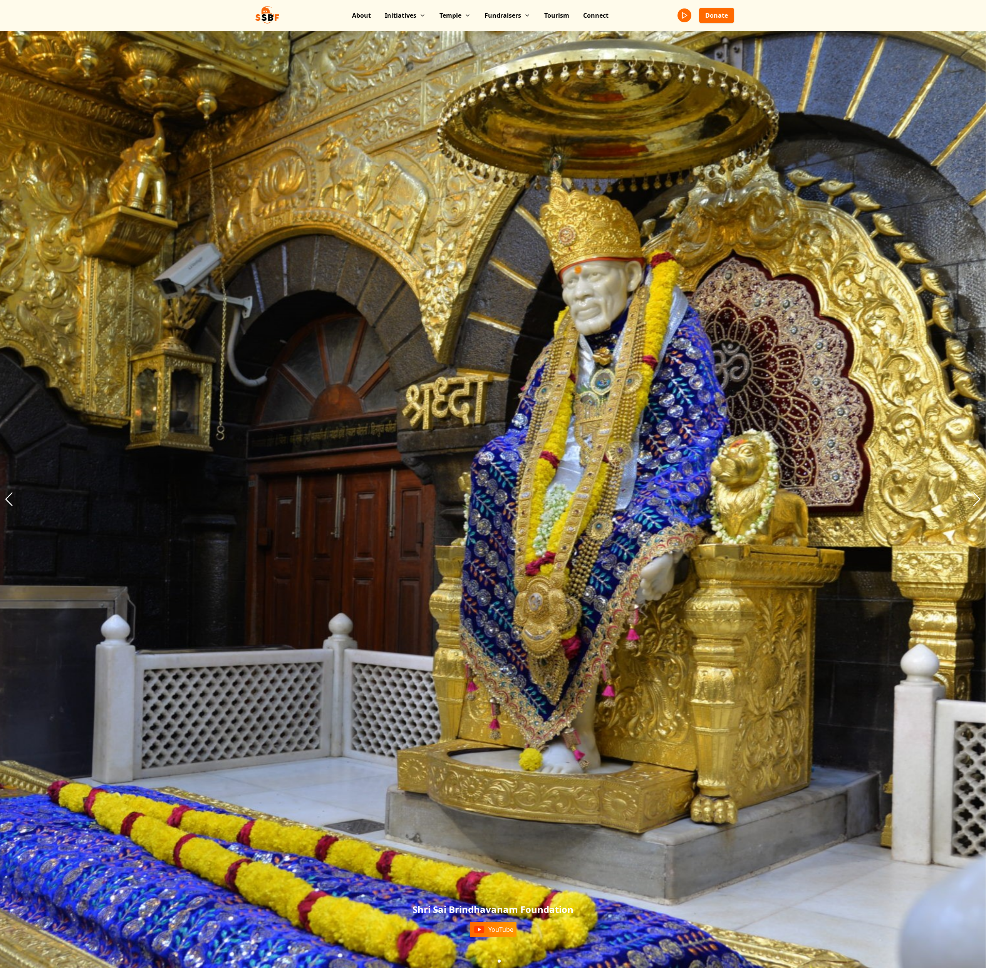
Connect (596, 15)
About (361, 15)
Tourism (556, 15)
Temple (450, 15)
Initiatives (400, 15)
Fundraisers (503, 15)
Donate (716, 15)
